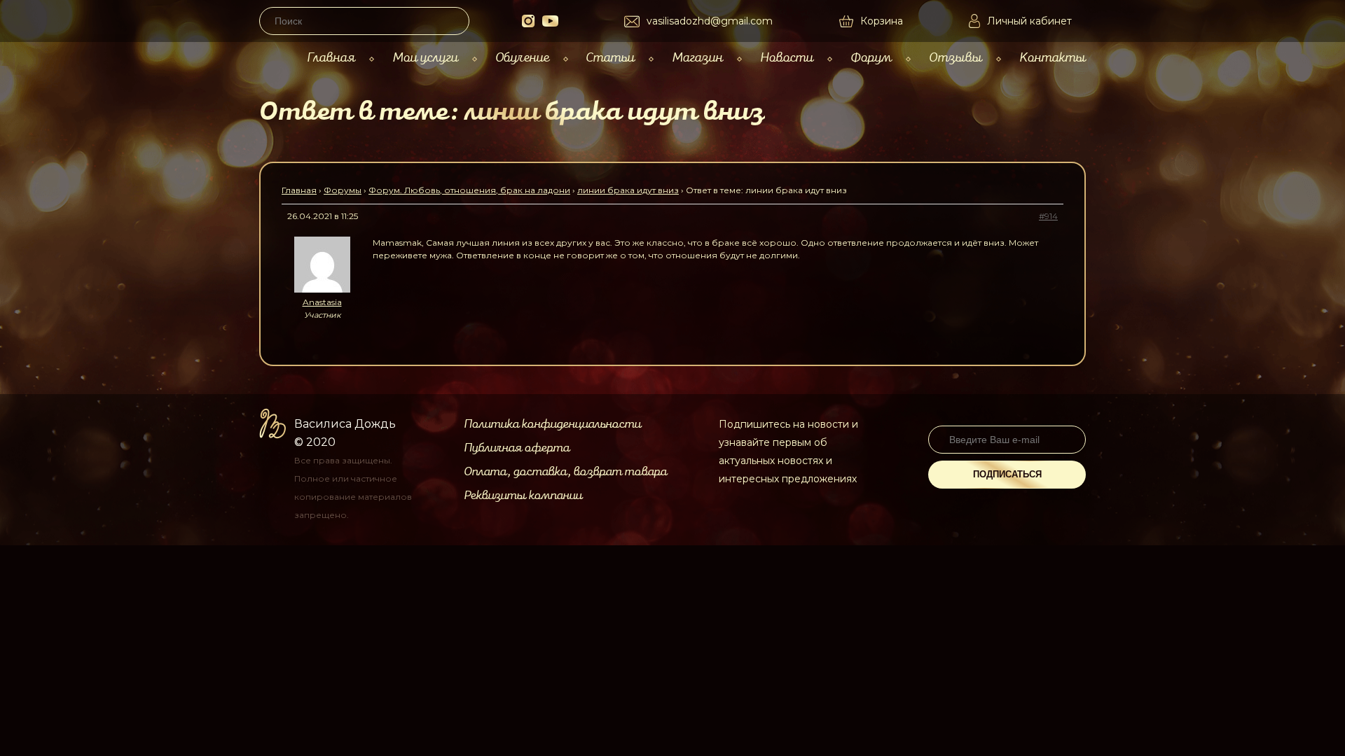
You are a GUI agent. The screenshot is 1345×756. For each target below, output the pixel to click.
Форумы (342, 190)
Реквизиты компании (523, 495)
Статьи (610, 57)
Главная (331, 57)
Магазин (697, 57)
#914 (1048, 216)
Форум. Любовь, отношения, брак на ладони (469, 190)
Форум (871, 57)
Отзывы (955, 57)
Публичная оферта (517, 448)
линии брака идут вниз (628, 190)
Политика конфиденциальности (552, 424)
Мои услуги (425, 57)
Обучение (522, 57)
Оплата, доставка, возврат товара (565, 471)
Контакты (1052, 57)
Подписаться (1007, 474)
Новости (786, 57)
